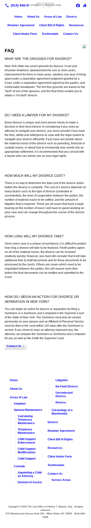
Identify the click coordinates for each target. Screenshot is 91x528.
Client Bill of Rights (51, 25)
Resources (76, 25)
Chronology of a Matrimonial (62, 412)
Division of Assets (30, 482)
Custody (19, 466)
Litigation (62, 380)
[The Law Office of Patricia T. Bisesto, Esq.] (45, 5)
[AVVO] (84, 5)
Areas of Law (53, 16)
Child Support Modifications (27, 450)
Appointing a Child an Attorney (30, 474)
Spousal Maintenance (28, 410)
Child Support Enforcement (27, 441)
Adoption (20, 403)
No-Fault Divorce (67, 386)
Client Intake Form (25, 33)
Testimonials (50, 33)
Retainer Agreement (21, 25)
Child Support (27, 458)
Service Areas (61, 480)
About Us (33, 16)
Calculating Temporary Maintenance (26, 420)
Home (18, 16)
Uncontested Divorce (64, 394)
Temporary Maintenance (26, 431)
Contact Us (70, 33)
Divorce (71, 16)
